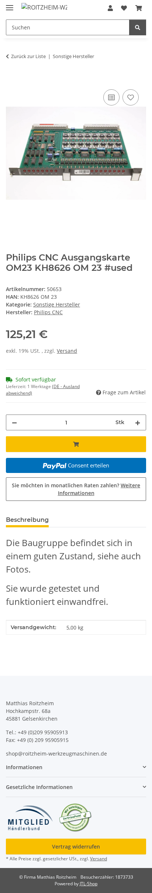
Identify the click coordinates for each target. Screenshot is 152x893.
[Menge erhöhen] (137, 422)
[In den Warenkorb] (12, 79)
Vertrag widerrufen (76, 846)
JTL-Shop (88, 884)
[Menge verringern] (14, 422)
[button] (110, 8)
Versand (67, 350)
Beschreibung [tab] (27, 519)
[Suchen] (137, 27)
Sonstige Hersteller (56, 304)
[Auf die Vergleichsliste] (111, 97)
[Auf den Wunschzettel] (130, 97)
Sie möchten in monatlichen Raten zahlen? (76, 489)
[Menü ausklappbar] (9, 4)
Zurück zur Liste (28, 56)
